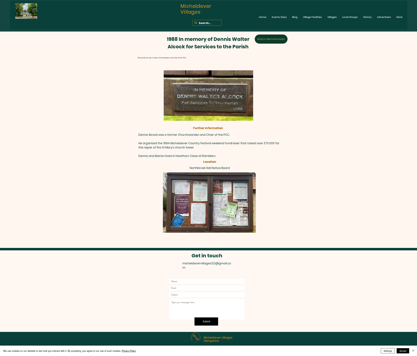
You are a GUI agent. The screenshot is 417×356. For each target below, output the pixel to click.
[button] (209, 202)
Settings (388, 350)
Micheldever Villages (218, 338)
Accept (402, 350)
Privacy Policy (129, 350)
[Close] (413, 350)
